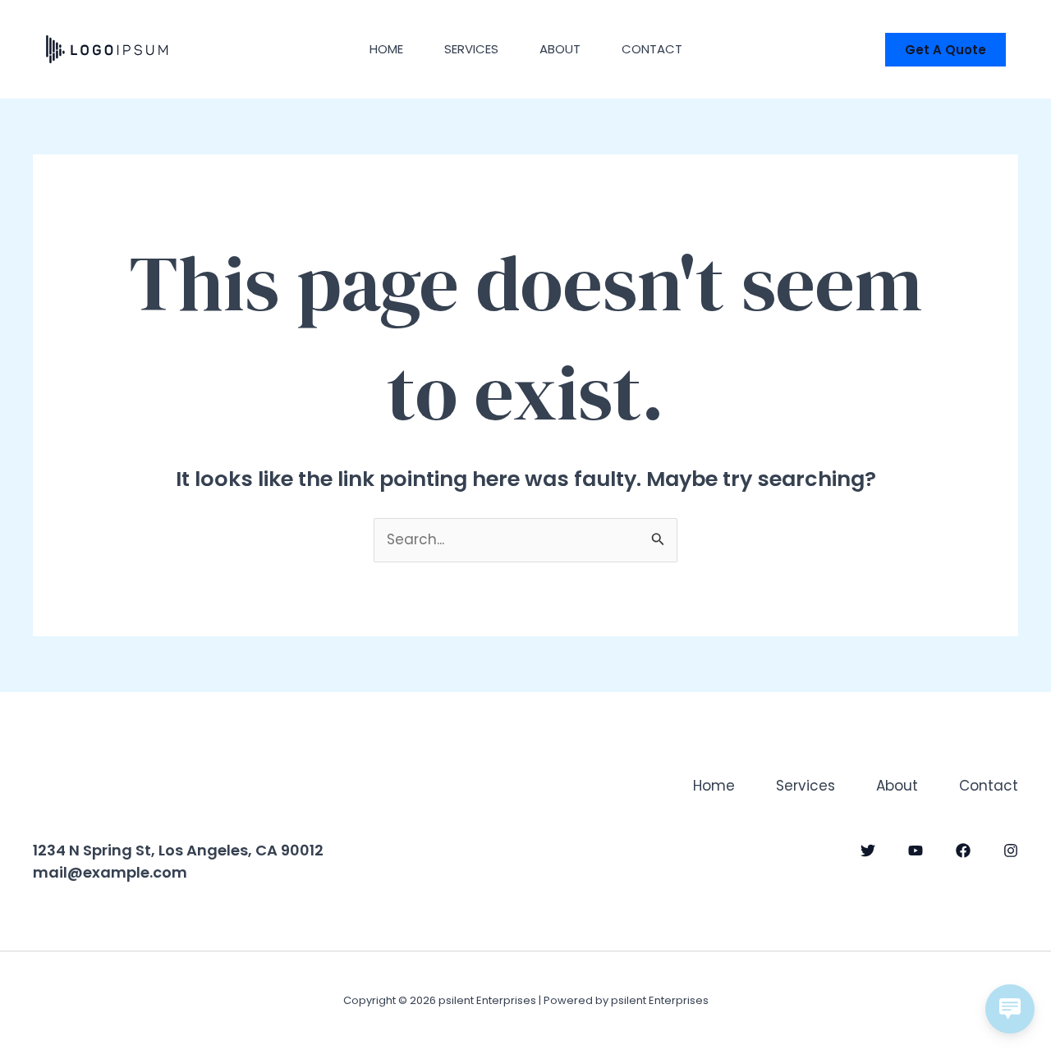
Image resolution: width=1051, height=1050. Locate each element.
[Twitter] (868, 850)
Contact (652, 48)
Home (386, 48)
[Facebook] (963, 850)
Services (471, 48)
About (560, 48)
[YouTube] (915, 850)
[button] (945, 49)
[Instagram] (1010, 850)
